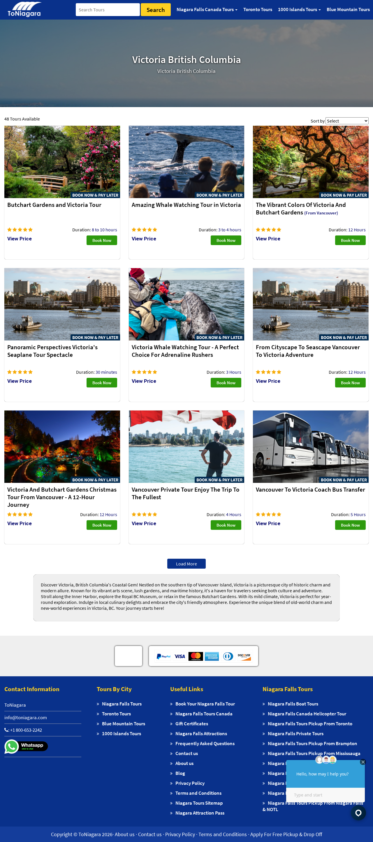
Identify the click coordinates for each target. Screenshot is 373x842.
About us (184, 763)
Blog (180, 773)
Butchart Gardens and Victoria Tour (54, 205)
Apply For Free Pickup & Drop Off (286, 834)
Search (156, 10)
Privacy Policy (190, 783)
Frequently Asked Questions (205, 743)
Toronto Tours (257, 9)
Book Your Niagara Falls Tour (205, 703)
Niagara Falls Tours (122, 703)
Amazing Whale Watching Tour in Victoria (186, 205)
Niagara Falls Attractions (201, 733)
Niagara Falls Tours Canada (204, 713)
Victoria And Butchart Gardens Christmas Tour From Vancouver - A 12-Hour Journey (62, 497)
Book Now (101, 240)
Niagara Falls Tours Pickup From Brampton (312, 743)
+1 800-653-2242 (26, 730)
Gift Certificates (191, 723)
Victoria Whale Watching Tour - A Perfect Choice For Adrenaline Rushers (185, 351)
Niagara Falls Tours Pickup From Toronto (310, 723)
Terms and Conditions (198, 793)
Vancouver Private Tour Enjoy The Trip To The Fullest (186, 493)
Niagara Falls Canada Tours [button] (206, 9)
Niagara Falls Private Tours (295, 733)
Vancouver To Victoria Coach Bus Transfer (310, 489)
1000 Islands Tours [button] (298, 9)
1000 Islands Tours (121, 733)
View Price (19, 239)
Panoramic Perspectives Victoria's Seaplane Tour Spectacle (52, 351)
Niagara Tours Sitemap (199, 803)
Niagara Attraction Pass (199, 813)
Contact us (186, 753)
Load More (186, 564)
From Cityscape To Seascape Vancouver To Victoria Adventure (308, 351)
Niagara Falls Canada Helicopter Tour (307, 713)
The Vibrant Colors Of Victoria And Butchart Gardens (301, 208)
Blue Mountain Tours (348, 9)
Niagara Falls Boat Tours (293, 703)
